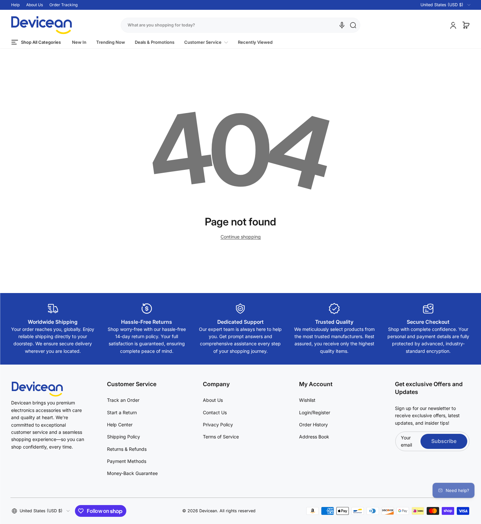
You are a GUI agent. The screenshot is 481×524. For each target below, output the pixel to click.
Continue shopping (241, 236)
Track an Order (123, 400)
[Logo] (41, 25)
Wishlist (307, 400)
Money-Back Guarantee (132, 473)
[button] (441, 5)
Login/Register (314, 412)
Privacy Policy (218, 424)
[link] (206, 42)
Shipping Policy (123, 436)
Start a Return (122, 412)
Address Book (314, 436)
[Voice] (342, 25)
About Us (34, 4)
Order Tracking (63, 4)
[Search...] (353, 25)
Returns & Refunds (127, 449)
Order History (313, 424)
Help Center (120, 424)
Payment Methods (126, 461)
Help (15, 4)
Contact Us (215, 412)
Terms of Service (221, 436)
